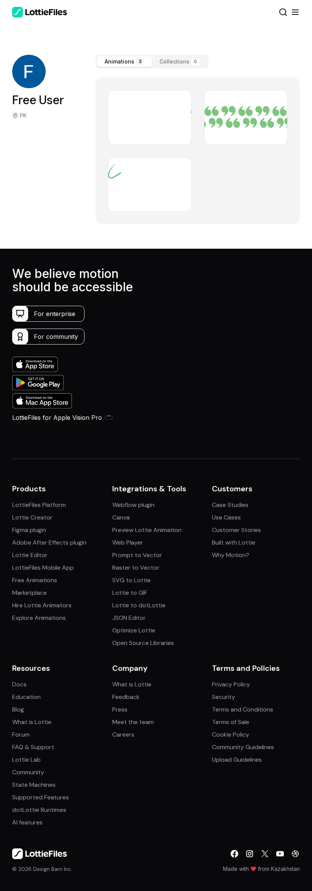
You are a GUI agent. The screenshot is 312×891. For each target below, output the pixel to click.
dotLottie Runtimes (39, 810)
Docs (19, 684)
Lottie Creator (32, 517)
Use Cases (226, 517)
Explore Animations (39, 618)
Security (223, 697)
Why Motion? (230, 555)
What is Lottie (31, 722)
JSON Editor (129, 618)
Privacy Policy (231, 684)
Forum (21, 735)
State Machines (34, 785)
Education (26, 697)
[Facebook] (234, 853)
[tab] (124, 61)
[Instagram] (249, 853)
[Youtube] (280, 853)
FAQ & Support (33, 747)
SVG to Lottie (131, 580)
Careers (123, 735)
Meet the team (133, 722)
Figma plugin (29, 530)
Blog (18, 709)
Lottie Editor (30, 555)
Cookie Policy (230, 735)
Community (28, 772)
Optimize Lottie (133, 630)
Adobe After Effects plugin (49, 542)
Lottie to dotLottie (139, 605)
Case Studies (230, 505)
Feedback (126, 697)
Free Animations (34, 580)
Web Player (127, 542)
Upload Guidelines (237, 760)
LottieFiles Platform (39, 505)
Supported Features (40, 797)
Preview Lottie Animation (146, 530)
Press (119, 709)
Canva (121, 517)
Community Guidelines (243, 747)
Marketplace (29, 593)
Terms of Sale (230, 722)
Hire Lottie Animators (42, 605)
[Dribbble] (295, 853)
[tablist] (152, 61)
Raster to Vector (135, 568)
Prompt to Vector (137, 555)
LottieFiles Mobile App (43, 568)
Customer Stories (236, 530)
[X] (264, 853)
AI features (27, 822)
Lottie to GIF (129, 593)
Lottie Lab (26, 760)
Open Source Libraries (143, 643)
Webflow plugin (133, 505)
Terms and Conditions (242, 709)
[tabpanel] (198, 151)
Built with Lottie (233, 542)
